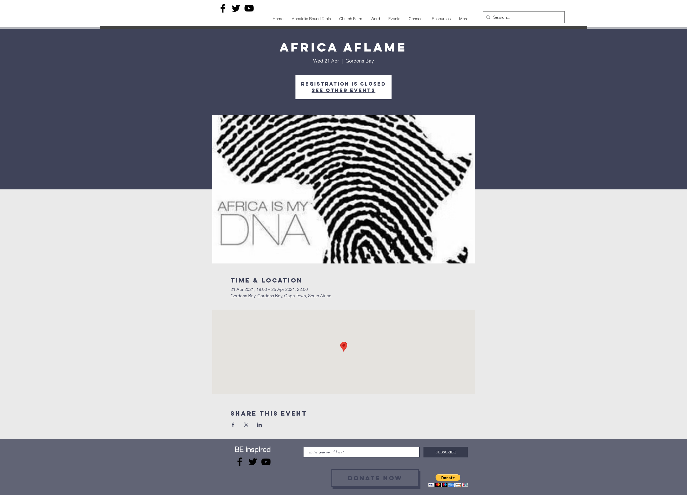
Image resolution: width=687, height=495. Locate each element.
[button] (448, 480)
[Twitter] (236, 8)
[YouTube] (249, 8)
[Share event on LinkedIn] (259, 425)
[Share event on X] (246, 425)
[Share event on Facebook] (233, 425)
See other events (343, 90)
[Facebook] (222, 8)
